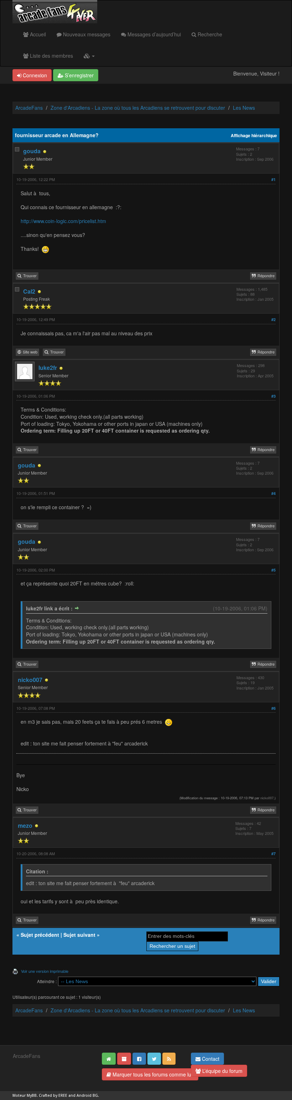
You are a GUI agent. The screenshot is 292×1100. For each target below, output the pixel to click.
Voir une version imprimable (44, 971)
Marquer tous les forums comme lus (152, 1074)
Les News (244, 107)
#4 (273, 493)
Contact (209, 1058)
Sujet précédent (40, 934)
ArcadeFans (29, 107)
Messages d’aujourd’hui (153, 34)
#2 (273, 319)
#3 (273, 396)
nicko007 (30, 680)
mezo (25, 825)
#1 (273, 179)
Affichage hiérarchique (254, 136)
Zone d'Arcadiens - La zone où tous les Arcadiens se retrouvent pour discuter (138, 107)
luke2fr (47, 367)
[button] (89, 55)
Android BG (87, 1095)
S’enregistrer (78, 75)
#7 (273, 853)
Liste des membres (50, 55)
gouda (32, 151)
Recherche (209, 34)
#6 (273, 708)
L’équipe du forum (222, 1070)
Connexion (34, 75)
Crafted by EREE (53, 1095)
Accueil (37, 34)
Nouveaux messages (86, 34)
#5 (273, 570)
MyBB (32, 1095)
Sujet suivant (79, 934)
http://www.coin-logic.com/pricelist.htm (63, 220)
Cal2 (29, 291)
